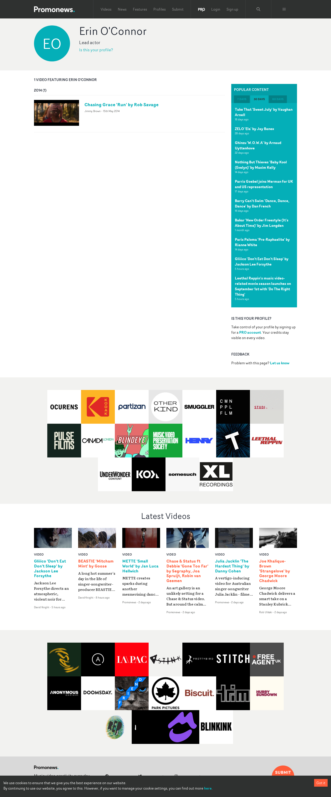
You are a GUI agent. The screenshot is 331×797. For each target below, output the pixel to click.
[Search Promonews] (258, 9)
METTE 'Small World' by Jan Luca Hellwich (140, 566)
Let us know (279, 363)
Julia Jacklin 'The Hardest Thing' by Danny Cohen (232, 566)
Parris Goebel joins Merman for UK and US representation (264, 184)
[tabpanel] (264, 205)
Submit (178, 9)
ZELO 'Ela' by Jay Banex (254, 128)
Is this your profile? (96, 50)
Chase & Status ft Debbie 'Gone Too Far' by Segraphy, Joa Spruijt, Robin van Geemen (187, 571)
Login (215, 9)
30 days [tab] (259, 99)
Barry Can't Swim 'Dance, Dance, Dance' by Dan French (262, 203)
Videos (106, 9)
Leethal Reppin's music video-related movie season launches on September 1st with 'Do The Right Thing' (263, 286)
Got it (320, 782)
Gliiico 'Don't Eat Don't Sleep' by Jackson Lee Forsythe (261, 261)
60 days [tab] (277, 99)
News (122, 9)
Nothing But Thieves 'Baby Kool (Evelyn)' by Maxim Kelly (261, 164)
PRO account (250, 332)
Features (140, 9)
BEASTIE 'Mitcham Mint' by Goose (95, 564)
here (208, 788)
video (39, 554)
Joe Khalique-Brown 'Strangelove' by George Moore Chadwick (274, 571)
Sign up (232, 9)
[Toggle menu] (284, 9)
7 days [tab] (241, 99)
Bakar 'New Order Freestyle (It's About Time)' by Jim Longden (261, 222)
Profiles (159, 9)
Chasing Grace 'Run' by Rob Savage (121, 104)
